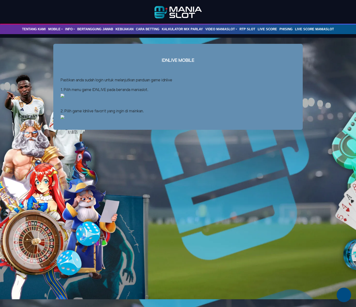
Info (69, 29)
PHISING (286, 29)
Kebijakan (124, 29)
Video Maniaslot (220, 29)
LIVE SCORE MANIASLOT (314, 29)
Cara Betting (147, 29)
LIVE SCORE (267, 29)
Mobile (54, 29)
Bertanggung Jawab (95, 29)
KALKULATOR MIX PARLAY (182, 29)
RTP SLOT (247, 29)
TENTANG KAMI (34, 29)
